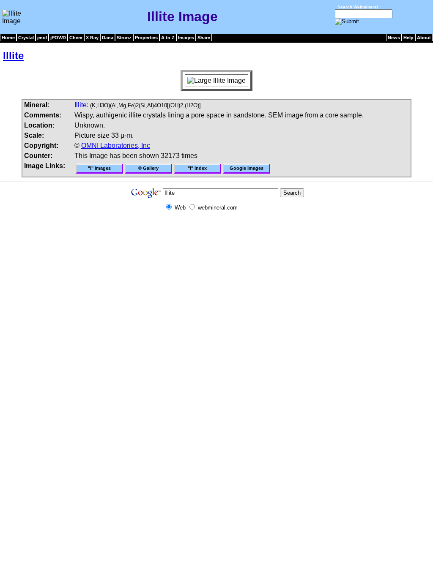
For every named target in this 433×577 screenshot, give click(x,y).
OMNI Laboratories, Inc (115, 145)
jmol (42, 37)
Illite (13, 55)
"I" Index (197, 168)
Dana (107, 37)
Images (186, 37)
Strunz (124, 37)
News (394, 37)
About (424, 37)
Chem (75, 37)
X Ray (92, 37)
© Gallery (148, 168)
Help (408, 37)
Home (8, 37)
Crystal (26, 37)
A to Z (168, 37)
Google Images (246, 168)
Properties (146, 37)
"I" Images (99, 168)
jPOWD (58, 37)
